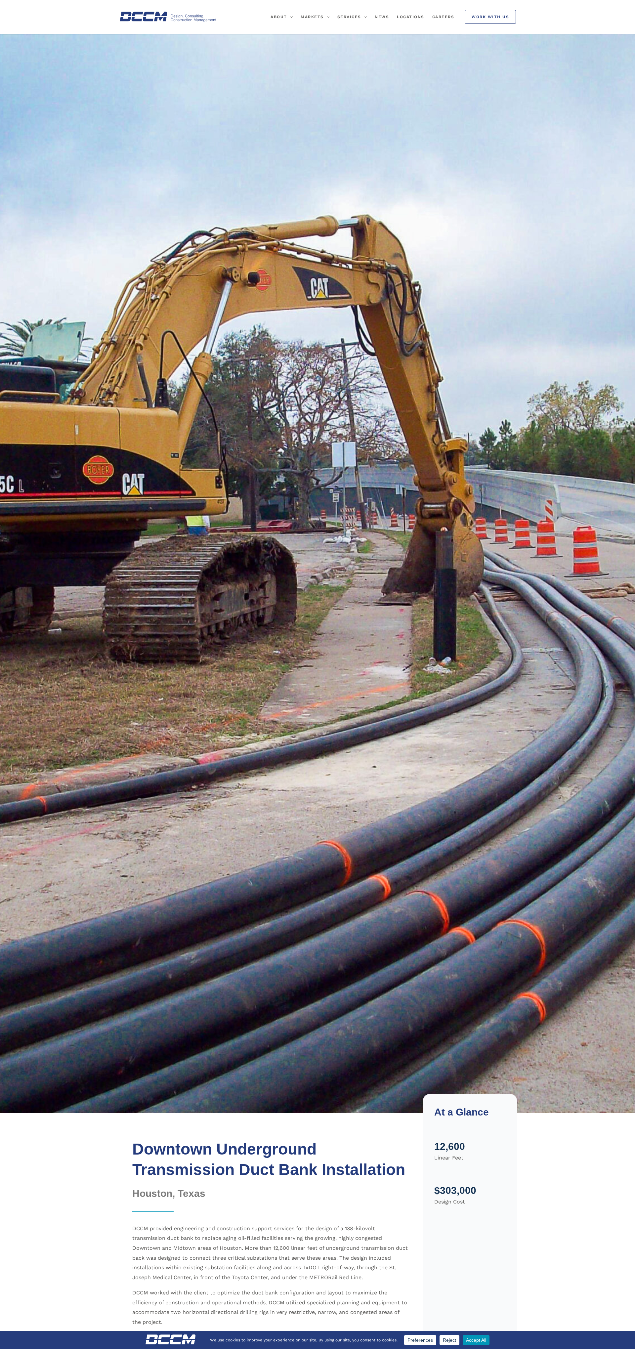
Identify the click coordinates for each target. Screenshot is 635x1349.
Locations (410, 17)
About (279, 17)
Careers (443, 17)
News (382, 17)
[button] (290, 16)
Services (349, 17)
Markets (312, 17)
